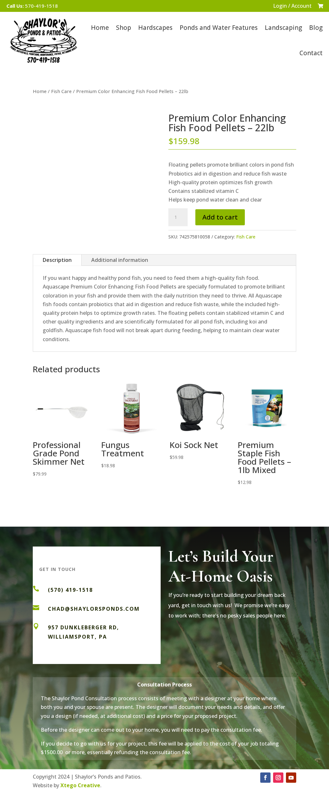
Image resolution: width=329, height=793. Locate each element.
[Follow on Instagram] (278, 777)
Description (57, 259)
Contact (311, 53)
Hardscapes (155, 27)
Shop (123, 27)
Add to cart (220, 217)
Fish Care (61, 91)
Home (100, 27)
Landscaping (283, 27)
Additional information (119, 259)
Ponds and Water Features (219, 27)
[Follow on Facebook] (265, 777)
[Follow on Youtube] (291, 777)
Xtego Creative (80, 785)
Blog (316, 27)
